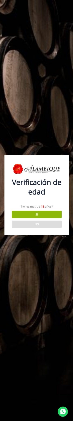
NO (36, 224)
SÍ (36, 214)
